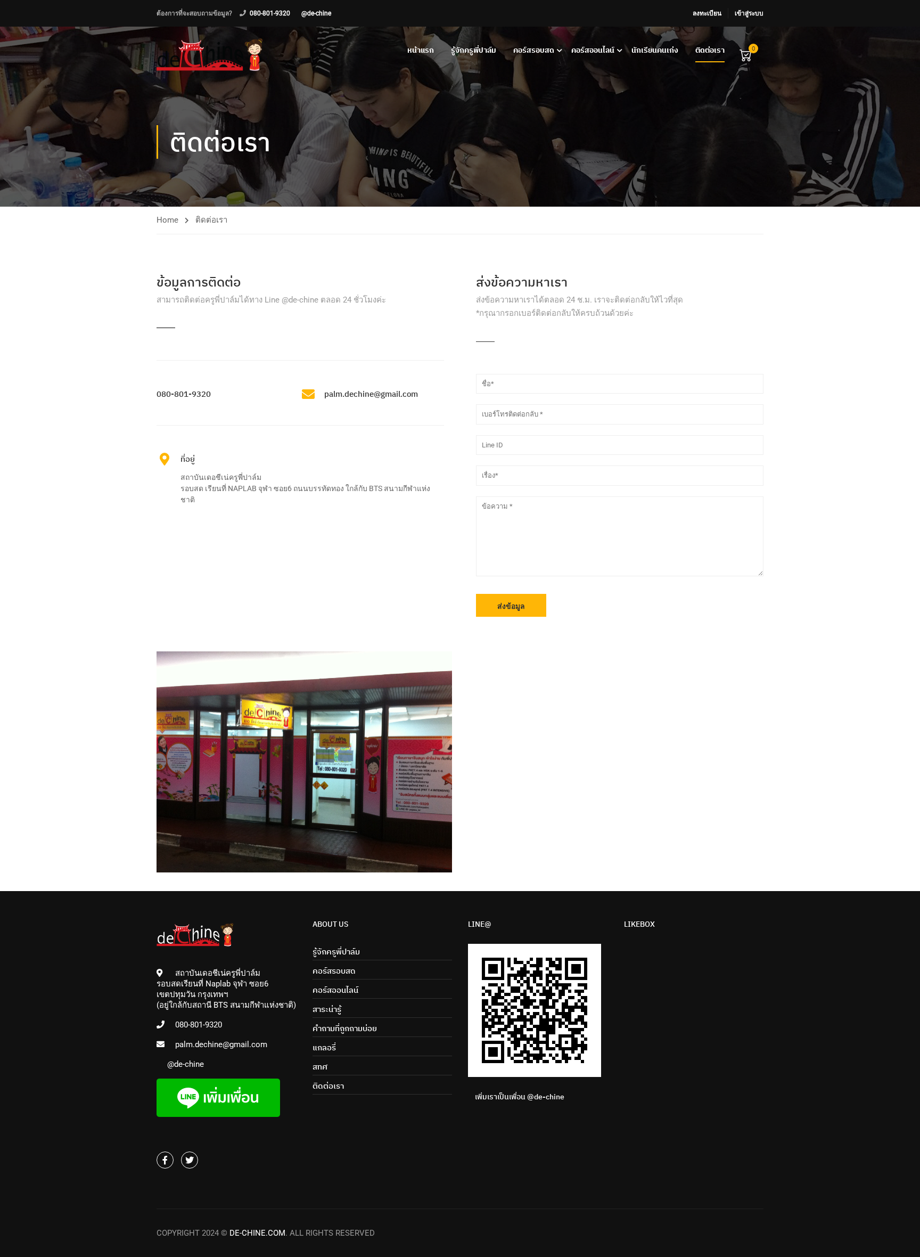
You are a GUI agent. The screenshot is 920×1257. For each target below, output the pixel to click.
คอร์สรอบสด (533, 50)
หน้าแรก (420, 50)
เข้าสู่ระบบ (749, 13)
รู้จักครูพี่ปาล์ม (473, 50)
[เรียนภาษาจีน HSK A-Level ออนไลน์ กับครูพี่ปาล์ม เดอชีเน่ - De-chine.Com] (210, 55)
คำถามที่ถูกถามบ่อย (345, 1028)
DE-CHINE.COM (257, 1233)
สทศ (320, 1067)
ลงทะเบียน (707, 13)
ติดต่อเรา (710, 50)
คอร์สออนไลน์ (592, 50)
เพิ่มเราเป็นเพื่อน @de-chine (519, 1096)
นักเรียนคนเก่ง (654, 50)
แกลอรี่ (324, 1047)
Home (167, 220)
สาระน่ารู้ (327, 1009)
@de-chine (316, 13)
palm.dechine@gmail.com (221, 1044)
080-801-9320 (270, 13)
